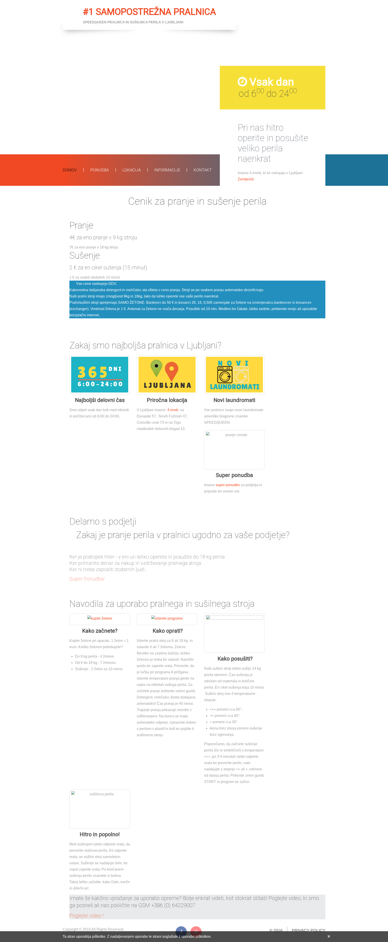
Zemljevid (246, 179)
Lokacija (131, 170)
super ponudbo (228, 485)
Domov (70, 170)
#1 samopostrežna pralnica (149, 12)
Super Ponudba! (87, 579)
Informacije (167, 170)
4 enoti (172, 410)
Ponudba (99, 170)
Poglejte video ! (86, 916)
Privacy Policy (308, 930)
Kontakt (203, 170)
